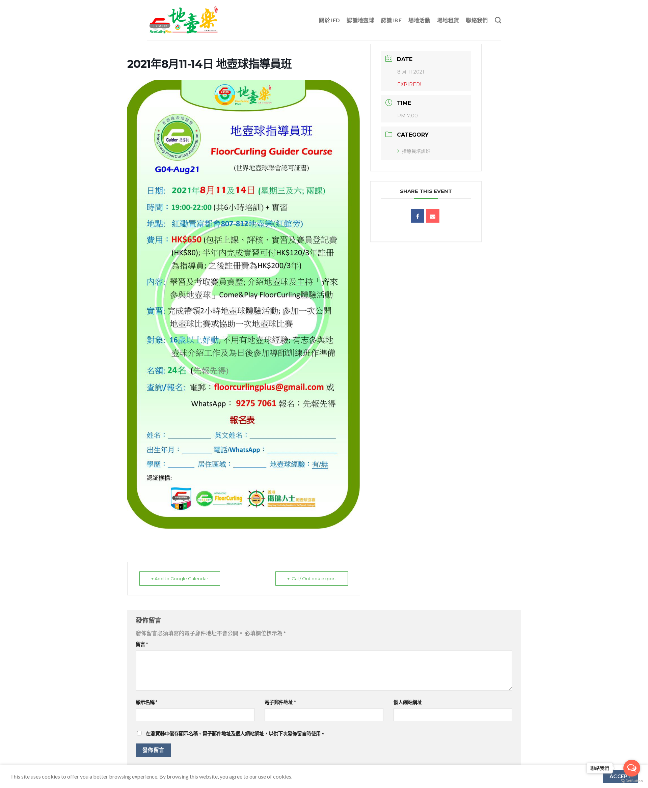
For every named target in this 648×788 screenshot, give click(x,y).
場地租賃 (448, 20)
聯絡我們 (477, 20)
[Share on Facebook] (417, 216)
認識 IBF (391, 20)
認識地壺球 (360, 20)
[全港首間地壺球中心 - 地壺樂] (184, 20)
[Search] (498, 20)
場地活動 (419, 20)
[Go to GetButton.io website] (632, 781)
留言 (142, 644)
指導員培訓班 (416, 151)
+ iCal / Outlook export (311, 578)
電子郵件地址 (280, 702)
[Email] (432, 216)
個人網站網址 (408, 702)
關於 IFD (329, 20)
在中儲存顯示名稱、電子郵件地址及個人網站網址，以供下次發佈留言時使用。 (235, 733)
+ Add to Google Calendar (179, 578)
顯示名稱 (146, 702)
